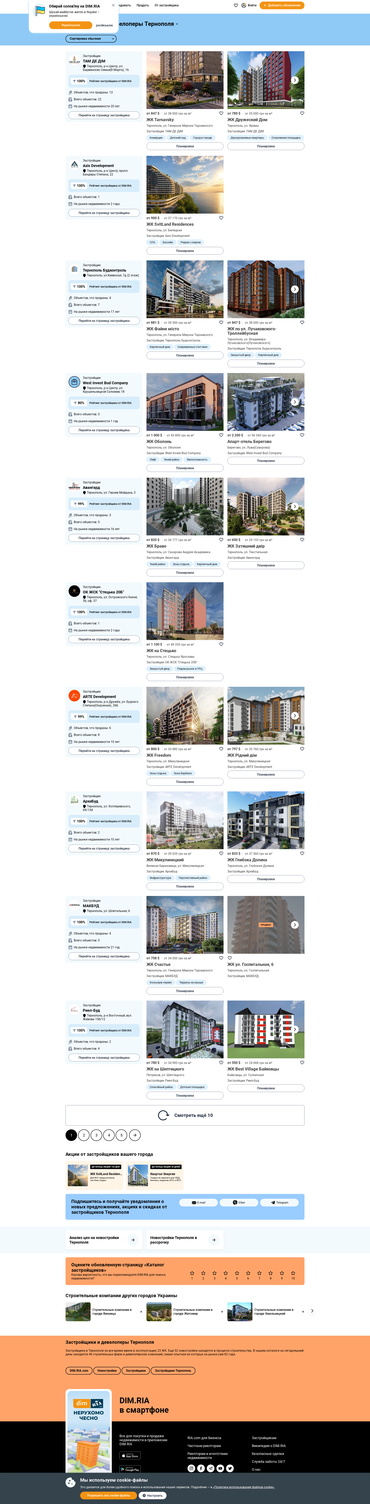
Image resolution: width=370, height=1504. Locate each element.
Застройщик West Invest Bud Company (173, 453)
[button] (294, 80)
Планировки (185, 146)
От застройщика (167, 5)
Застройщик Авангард (162, 557)
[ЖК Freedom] (185, 716)
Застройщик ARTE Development (168, 767)
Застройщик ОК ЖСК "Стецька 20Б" (171, 662)
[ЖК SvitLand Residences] (185, 185)
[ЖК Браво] (185, 506)
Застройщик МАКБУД (162, 976)
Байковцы (234, 1075)
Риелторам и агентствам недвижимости (208, 1456)
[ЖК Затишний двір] (265, 506)
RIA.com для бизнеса (204, 1438)
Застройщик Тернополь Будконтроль (173, 340)
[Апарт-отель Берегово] (265, 402)
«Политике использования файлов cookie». (244, 1487)
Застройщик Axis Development (168, 236)
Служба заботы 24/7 (268, 1462)
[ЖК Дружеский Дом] (265, 80)
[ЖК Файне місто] (185, 289)
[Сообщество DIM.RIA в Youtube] (220, 1468)
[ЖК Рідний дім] (265, 716)
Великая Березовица (161, 866)
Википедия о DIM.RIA (269, 1446)
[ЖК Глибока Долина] (265, 820)
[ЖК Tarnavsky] (185, 80)
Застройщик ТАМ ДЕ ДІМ (164, 131)
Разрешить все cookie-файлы (108, 1495)
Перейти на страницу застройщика (104, 115)
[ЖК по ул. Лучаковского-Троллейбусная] (265, 289)
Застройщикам (264, 1438)
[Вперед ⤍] (135, 1135)
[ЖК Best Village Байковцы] (265, 1029)
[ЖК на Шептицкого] (185, 1029)
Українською (70, 25)
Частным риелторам (204, 1446)
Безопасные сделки (268, 1454)
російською (104, 25)
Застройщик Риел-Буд (162, 1080)
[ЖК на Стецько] (185, 611)
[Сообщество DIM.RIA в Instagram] (191, 1468)
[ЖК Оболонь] (185, 402)
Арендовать (122, 5)
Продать (143, 5)
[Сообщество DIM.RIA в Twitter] (230, 1468)
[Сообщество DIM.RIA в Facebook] (201, 1468)
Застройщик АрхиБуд (161, 871)
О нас (256, 1469)
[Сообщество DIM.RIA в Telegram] (210, 1468)
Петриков (153, 1075)
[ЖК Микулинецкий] (185, 820)
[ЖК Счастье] (185, 925)
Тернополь (154, 126)
